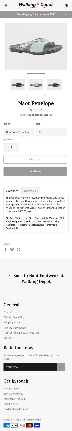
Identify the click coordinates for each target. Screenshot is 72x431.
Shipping (24, 114)
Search (7, 337)
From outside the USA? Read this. (21, 332)
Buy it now (35, 171)
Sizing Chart (31, 190)
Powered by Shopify (32, 420)
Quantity (8, 139)
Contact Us (9, 312)
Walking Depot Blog (13, 317)
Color (6, 124)
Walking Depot (17, 420)
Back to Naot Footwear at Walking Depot (38, 278)
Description (12, 190)
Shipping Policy (11, 322)
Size (38, 124)
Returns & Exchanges (15, 327)
